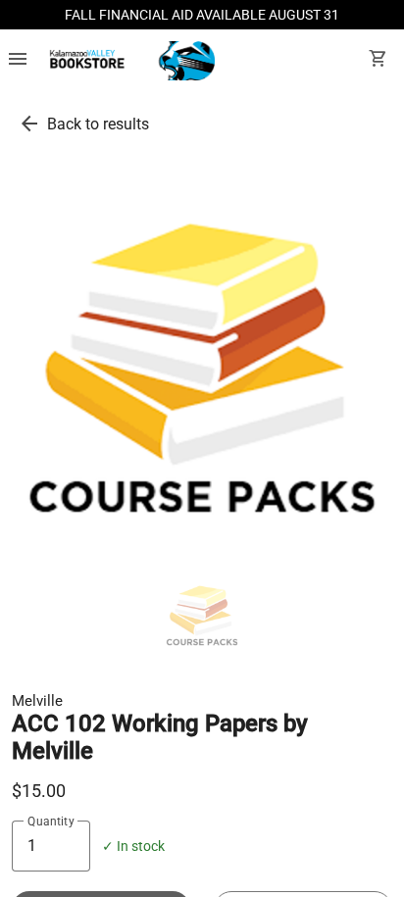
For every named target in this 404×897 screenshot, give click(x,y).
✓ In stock (133, 846)
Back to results (98, 124)
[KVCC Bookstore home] (129, 60)
